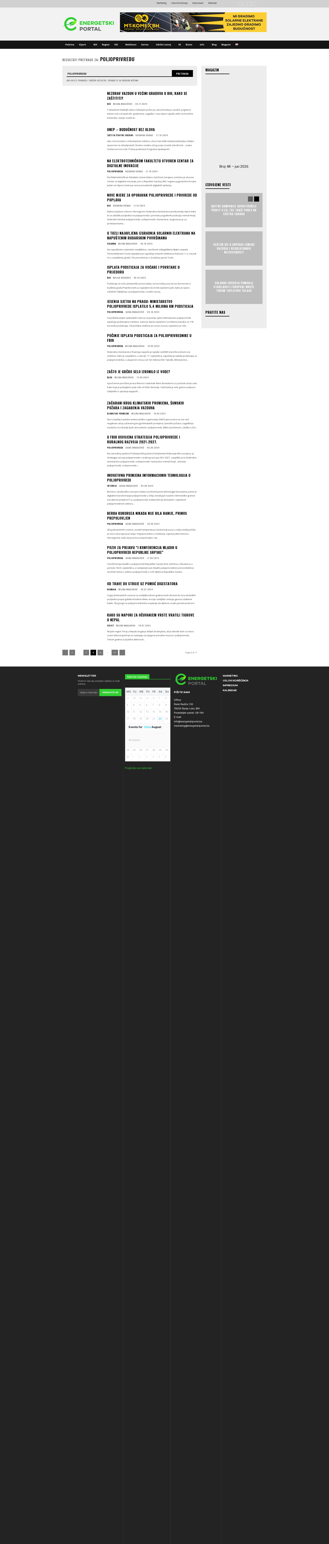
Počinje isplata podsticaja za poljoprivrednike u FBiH (149, 338)
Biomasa (111, 589)
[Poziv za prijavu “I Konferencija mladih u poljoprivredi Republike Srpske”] (82, 559)
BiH (109, 104)
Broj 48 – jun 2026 (233, 166)
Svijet (110, 626)
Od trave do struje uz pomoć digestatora (142, 583)
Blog (109, 377)
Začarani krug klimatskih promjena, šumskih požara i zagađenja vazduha (145, 405)
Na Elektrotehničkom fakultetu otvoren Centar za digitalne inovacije (150, 163)
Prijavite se (110, 692)
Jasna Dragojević (134, 311)
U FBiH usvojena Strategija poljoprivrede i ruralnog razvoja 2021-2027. (143, 439)
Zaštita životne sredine (120, 135)
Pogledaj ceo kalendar (138, 768)
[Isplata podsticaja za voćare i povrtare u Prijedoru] (82, 279)
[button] (245, 45)
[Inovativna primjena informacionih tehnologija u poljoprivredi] (82, 487)
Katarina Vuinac (144, 135)
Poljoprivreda (115, 171)
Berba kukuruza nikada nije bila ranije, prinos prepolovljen (147, 516)
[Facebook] (240, 4)
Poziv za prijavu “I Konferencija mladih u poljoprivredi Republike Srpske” (142, 550)
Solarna (111, 244)
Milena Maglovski (122, 103)
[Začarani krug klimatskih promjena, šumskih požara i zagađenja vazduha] (82, 415)
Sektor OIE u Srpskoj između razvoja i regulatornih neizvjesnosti (233, 248)
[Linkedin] (249, 4)
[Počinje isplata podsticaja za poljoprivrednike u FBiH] (82, 347)
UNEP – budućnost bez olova (131, 129)
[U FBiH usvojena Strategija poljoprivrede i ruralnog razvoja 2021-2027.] (82, 449)
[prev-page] (65, 652)
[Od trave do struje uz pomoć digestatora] (82, 593)
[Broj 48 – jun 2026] (234, 120)
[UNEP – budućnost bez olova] (82, 139)
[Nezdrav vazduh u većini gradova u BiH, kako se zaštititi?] (82, 105)
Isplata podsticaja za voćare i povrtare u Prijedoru (143, 270)
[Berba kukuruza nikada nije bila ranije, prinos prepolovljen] (82, 525)
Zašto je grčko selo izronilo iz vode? (138, 371)
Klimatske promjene (118, 414)
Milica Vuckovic (122, 277)
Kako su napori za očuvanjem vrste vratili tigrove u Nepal (150, 617)
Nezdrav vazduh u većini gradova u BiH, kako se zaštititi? (147, 96)
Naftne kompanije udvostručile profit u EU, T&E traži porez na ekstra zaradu (234, 210)
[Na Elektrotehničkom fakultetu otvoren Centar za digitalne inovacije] (82, 172)
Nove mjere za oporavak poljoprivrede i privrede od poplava (152, 197)
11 (115, 652)
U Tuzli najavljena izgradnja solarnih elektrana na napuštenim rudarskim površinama (151, 235)
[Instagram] (245, 4)
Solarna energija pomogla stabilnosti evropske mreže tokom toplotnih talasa (234, 287)
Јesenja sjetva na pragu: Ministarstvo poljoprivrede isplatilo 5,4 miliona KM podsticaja (150, 304)
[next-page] (122, 652)
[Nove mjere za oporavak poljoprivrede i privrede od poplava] (82, 207)
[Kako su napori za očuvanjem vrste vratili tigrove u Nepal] (82, 627)
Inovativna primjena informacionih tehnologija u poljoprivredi (149, 478)
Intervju (112, 486)
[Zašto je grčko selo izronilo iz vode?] (82, 381)
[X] (254, 4)
